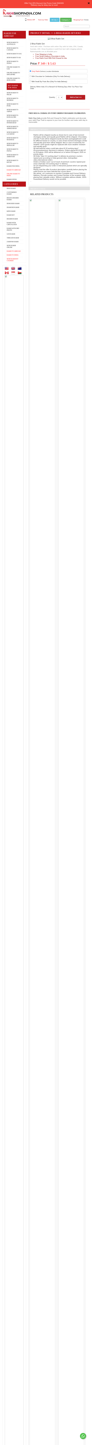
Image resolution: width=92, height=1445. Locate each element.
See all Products (81, 194)
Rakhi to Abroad (14, 170)
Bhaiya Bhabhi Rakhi (13, 199)
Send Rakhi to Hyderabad (12, 122)
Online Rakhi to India (13, 174)
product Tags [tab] (38, 189)
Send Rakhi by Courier (12, 260)
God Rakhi (11, 234)
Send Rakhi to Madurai (12, 139)
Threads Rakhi (13, 238)
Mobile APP (31, 20)
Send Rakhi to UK (14, 57)
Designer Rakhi (13, 203)
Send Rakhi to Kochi (12, 161)
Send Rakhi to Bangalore (12, 116)
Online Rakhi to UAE (13, 68)
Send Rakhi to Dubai (12, 62)
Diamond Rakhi (13, 207)
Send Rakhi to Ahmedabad (12, 127)
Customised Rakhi (12, 193)
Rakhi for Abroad (10, 40)
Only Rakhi (36, 71)
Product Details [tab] (39, 130)
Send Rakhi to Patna (12, 150)
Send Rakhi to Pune (12, 105)
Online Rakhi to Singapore (13, 73)
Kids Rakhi (11, 211)
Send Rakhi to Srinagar (12, 144)
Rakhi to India (12, 255)
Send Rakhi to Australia (12, 43)
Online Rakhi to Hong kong (13, 79)
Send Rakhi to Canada (12, 49)
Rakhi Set (11, 215)
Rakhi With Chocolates (12, 223)
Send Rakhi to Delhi (12, 93)
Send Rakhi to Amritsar (12, 155)
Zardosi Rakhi (12, 242)
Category (65, 20)
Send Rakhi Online (11, 246)
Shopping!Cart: (81, 20)
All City (54, 20)
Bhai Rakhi (11, 188)
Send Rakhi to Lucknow (12, 133)
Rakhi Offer (12, 179)
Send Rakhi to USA (14, 54)
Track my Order (43, 20)
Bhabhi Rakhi (12, 219)
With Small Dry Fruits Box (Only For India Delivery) (49, 81)
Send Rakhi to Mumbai (12, 99)
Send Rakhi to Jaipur (12, 110)
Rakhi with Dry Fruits (13, 229)
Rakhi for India (13, 166)
